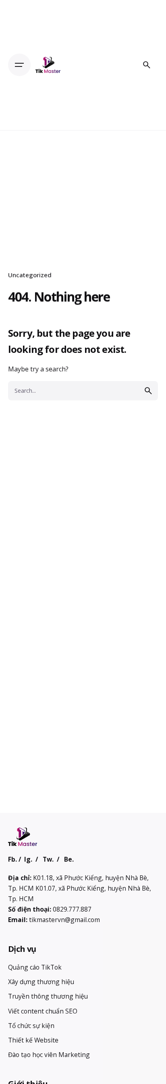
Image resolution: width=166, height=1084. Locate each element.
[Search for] (83, 390)
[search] (148, 390)
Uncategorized (30, 275)
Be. (69, 859)
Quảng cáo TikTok (35, 967)
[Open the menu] (19, 65)
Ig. (28, 859)
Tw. (48, 859)
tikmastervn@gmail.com (64, 919)
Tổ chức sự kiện (31, 1025)
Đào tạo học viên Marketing (49, 1054)
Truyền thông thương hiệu (48, 996)
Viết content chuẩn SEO (42, 1011)
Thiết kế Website (33, 1040)
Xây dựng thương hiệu (41, 981)
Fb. (12, 859)
